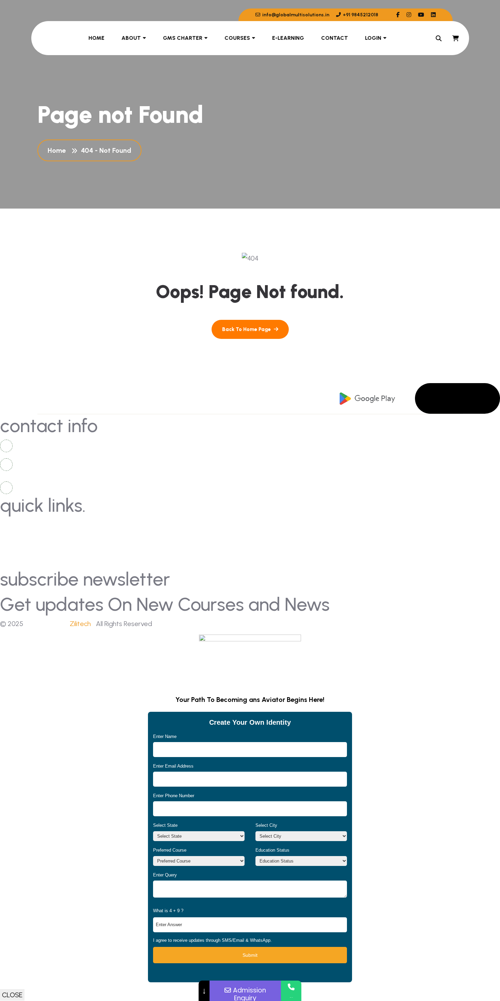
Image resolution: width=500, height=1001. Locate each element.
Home (96, 38)
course (267, 550)
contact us (22, 525)
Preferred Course (169, 850)
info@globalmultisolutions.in (295, 14)
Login (373, 38)
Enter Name (165, 736)
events (16, 563)
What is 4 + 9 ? (168, 910)
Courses (237, 38)
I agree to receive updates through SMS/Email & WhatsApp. (212, 940)
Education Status (272, 850)
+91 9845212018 (360, 14)
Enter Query (165, 874)
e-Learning (288, 38)
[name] (398, 15)
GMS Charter (182, 38)
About (131, 38)
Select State (165, 825)
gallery (267, 525)
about (16, 550)
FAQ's (265, 538)
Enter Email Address (173, 766)
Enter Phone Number (173, 795)
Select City (266, 825)
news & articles (28, 538)
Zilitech (80, 624)
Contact (334, 38)
